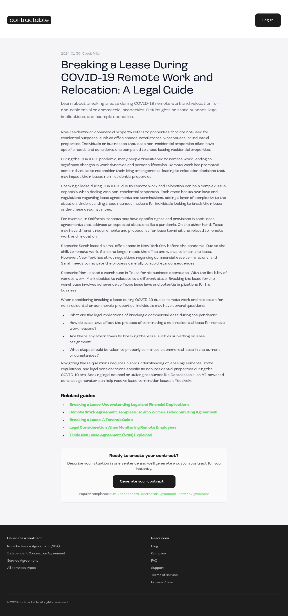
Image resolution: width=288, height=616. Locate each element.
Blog (154, 546)
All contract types (21, 568)
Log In (268, 20)
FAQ (154, 561)
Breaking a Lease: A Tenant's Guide (101, 420)
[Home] (29, 20)
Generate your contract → (144, 481)
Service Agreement (193, 494)
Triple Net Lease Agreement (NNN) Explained (111, 435)
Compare (158, 553)
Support (157, 568)
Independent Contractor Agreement (147, 494)
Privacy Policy (162, 582)
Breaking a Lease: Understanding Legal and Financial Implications (129, 405)
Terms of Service (164, 575)
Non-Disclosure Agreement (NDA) (33, 546)
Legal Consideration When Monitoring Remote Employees (123, 427)
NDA (112, 494)
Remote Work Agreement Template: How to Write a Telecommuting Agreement (143, 412)
